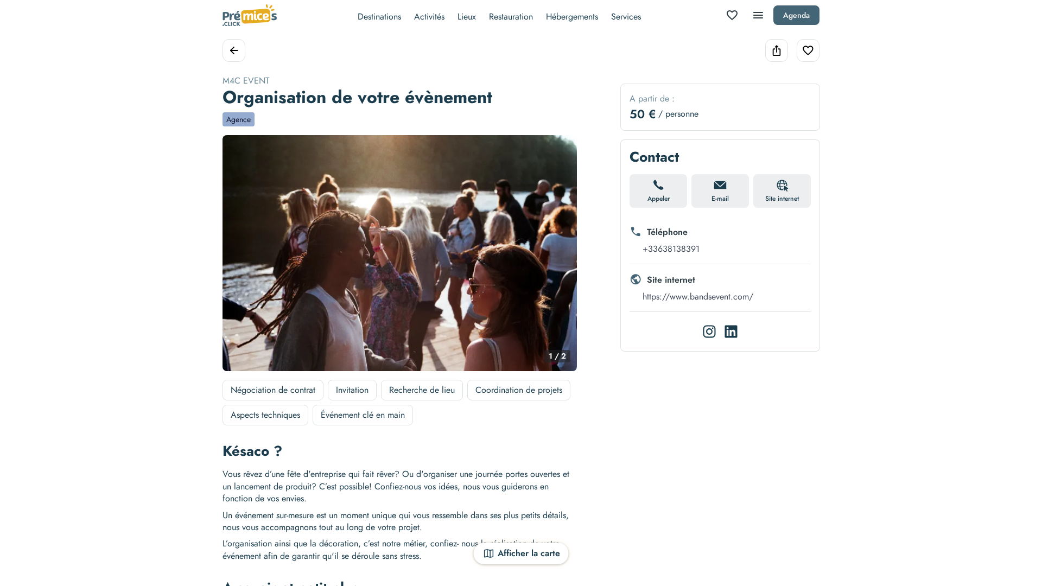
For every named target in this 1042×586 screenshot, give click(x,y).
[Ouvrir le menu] (758, 15)
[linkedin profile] (731, 331)
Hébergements (572, 16)
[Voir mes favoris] (732, 15)
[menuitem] (379, 15)
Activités (429, 16)
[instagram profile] (709, 331)
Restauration (511, 16)
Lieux (467, 16)
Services (626, 16)
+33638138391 (671, 249)
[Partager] (776, 50)
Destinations (379, 16)
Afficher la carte (529, 553)
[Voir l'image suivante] (557, 259)
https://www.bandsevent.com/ (698, 296)
